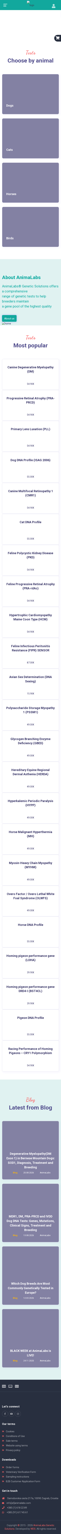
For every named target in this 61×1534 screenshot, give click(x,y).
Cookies (9, 1431)
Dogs (9, 105)
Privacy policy (12, 1450)
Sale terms (11, 1440)
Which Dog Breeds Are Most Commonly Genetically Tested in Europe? (30, 1288)
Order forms (12, 1467)
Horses (11, 194)
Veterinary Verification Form (20, 1472)
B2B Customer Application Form (22, 1481)
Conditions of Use (15, 1436)
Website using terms (16, 1445)
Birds (10, 238)
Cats (9, 149)
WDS (33, 1528)
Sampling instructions (17, 1476)
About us (9, 318)
